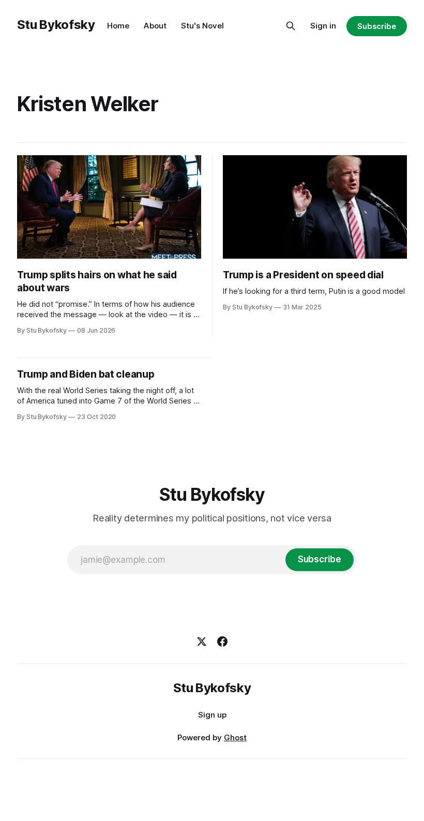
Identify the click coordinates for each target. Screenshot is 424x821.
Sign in (323, 26)
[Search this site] (290, 26)
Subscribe (376, 26)
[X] (201, 641)
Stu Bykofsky (56, 24)
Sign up (212, 715)
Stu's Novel (202, 26)
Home (118, 26)
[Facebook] (222, 641)
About (155, 26)
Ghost (235, 737)
